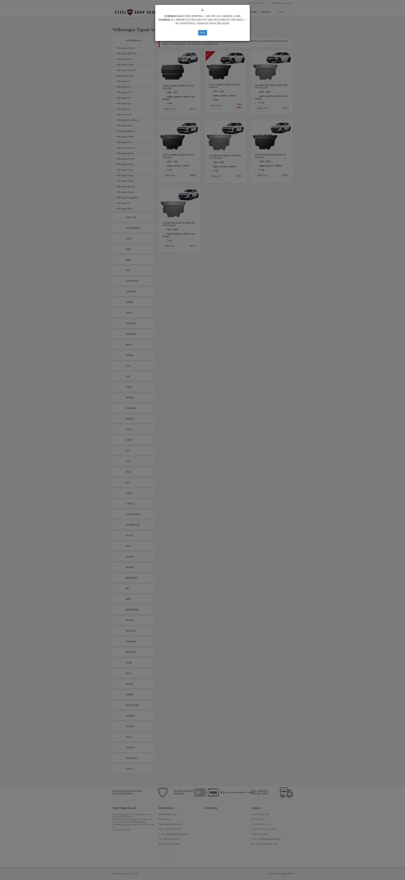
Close (202, 32)
